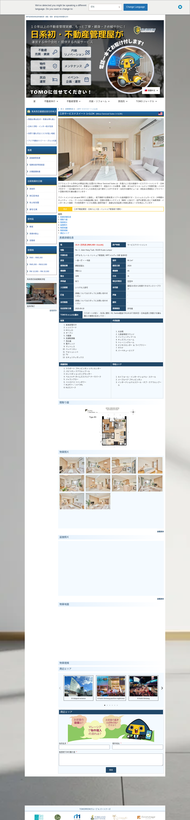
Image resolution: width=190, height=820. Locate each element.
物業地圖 (63, 228)
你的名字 (63, 743)
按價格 (31, 250)
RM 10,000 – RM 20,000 (39, 271)
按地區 (31, 219)
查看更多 (53, 310)
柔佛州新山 (34, 234)
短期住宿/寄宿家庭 (37, 165)
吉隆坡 (32, 240)
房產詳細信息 (65, 217)
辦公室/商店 (34, 196)
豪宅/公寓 (33, 209)
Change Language (135, 7)
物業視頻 (63, 230)
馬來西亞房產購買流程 (36, 279)
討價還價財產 (34, 172)
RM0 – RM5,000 (36, 258)
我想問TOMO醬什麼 (67, 752)
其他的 (32, 189)
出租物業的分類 (35, 181)
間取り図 (63, 219)
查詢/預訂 (31, 306)
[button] (60, 688)
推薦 (30, 150)
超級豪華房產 (34, 158)
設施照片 (63, 225)
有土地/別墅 (34, 203)
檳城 (31, 227)
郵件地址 (116, 743)
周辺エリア (64, 233)
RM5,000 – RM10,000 (38, 264)
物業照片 (63, 222)
